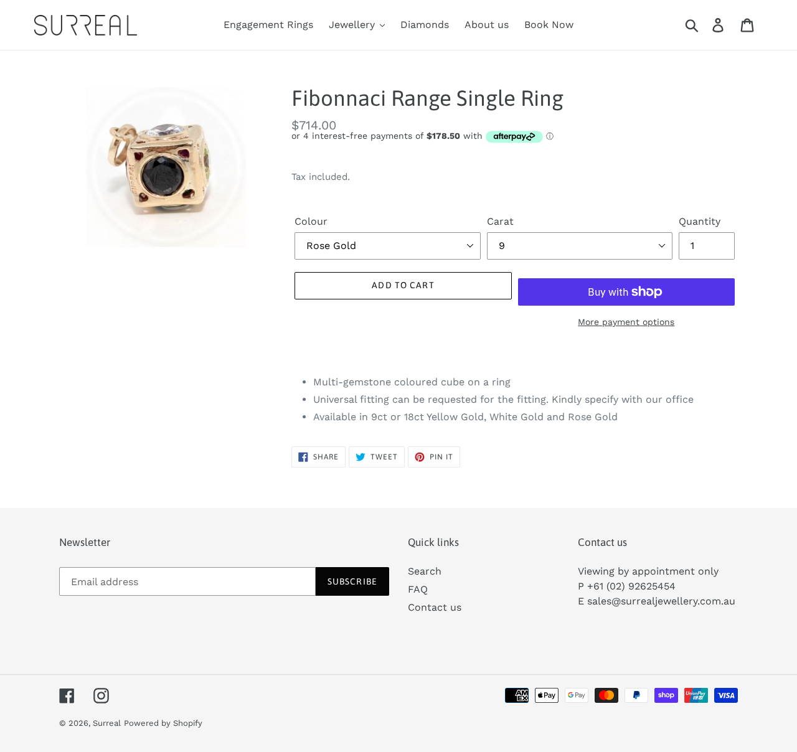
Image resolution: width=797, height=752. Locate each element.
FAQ (418, 589)
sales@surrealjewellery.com (654, 601)
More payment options (626, 322)
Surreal (107, 723)
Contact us (434, 607)
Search (424, 571)
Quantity (699, 221)
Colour (311, 221)
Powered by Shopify (163, 723)
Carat (500, 221)
